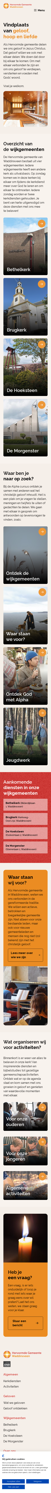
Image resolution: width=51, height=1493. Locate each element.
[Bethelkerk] (25, 246)
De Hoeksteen (12, 1435)
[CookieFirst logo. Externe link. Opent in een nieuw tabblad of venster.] (3, 1456)
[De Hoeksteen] (25, 367)
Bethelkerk (10, 1424)
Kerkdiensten (12, 1381)
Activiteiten (11, 1386)
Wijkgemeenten (14, 1418)
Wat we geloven (14, 1403)
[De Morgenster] (25, 427)
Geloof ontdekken (15, 1408)
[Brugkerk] (25, 307)
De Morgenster (13, 1441)
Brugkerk (9, 1430)
